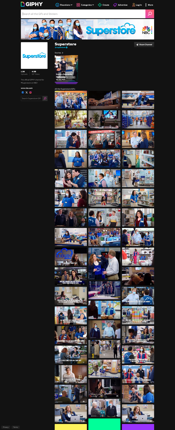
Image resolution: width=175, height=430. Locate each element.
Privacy (5, 427)
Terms (15, 427)
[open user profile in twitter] (27, 92)
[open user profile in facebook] (23, 92)
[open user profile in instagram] (30, 92)
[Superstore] (87, 29)
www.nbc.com (27, 88)
